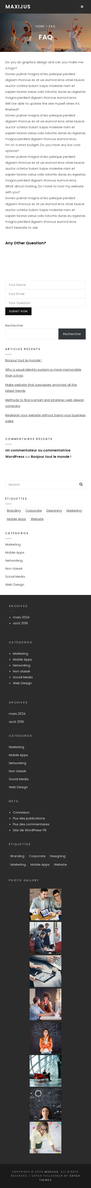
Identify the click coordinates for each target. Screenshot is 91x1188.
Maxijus (18, 6)
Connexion (21, 812)
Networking (14, 560)
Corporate (33, 510)
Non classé (13, 568)
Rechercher (14, 325)
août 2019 (20, 623)
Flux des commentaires (31, 824)
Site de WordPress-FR (29, 830)
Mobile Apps (16, 519)
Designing (54, 510)
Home (40, 26)
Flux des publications (29, 818)
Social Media (15, 576)
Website (37, 519)
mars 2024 (21, 617)
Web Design (14, 584)
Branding (14, 510)
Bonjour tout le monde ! (23, 360)
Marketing (74, 510)
